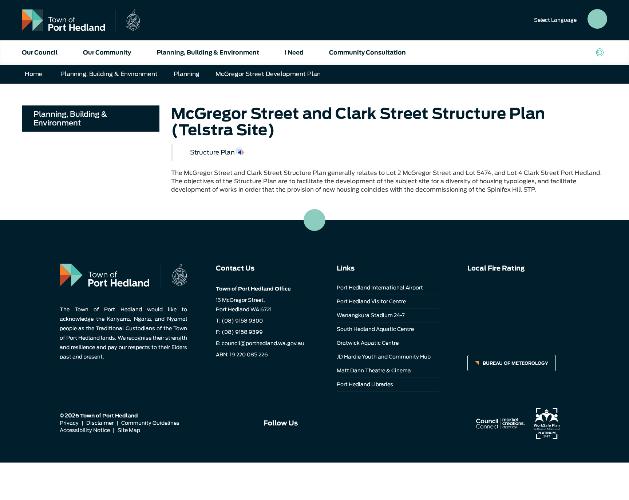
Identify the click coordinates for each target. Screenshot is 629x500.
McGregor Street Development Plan (268, 74)
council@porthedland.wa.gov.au (263, 343)
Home (34, 74)
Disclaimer (100, 423)
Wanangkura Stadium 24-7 (371, 315)
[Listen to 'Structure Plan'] (240, 151)
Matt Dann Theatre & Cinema (374, 370)
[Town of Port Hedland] (81, 20)
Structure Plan (212, 152)
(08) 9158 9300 (242, 321)
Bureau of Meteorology (515, 363)
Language (555, 20)
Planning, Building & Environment (208, 52)
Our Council (40, 52)
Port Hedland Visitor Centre (371, 301)
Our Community (107, 52)
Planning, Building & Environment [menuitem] (70, 118)
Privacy (69, 423)
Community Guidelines (150, 423)
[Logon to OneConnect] (601, 52)
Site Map (129, 430)
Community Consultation (367, 52)
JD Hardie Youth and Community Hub (384, 357)
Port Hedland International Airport (380, 288)
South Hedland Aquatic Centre (375, 329)
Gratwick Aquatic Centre (368, 343)
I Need (294, 52)
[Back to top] (314, 220)
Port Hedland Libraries (365, 384)
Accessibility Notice (85, 430)
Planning (186, 74)
